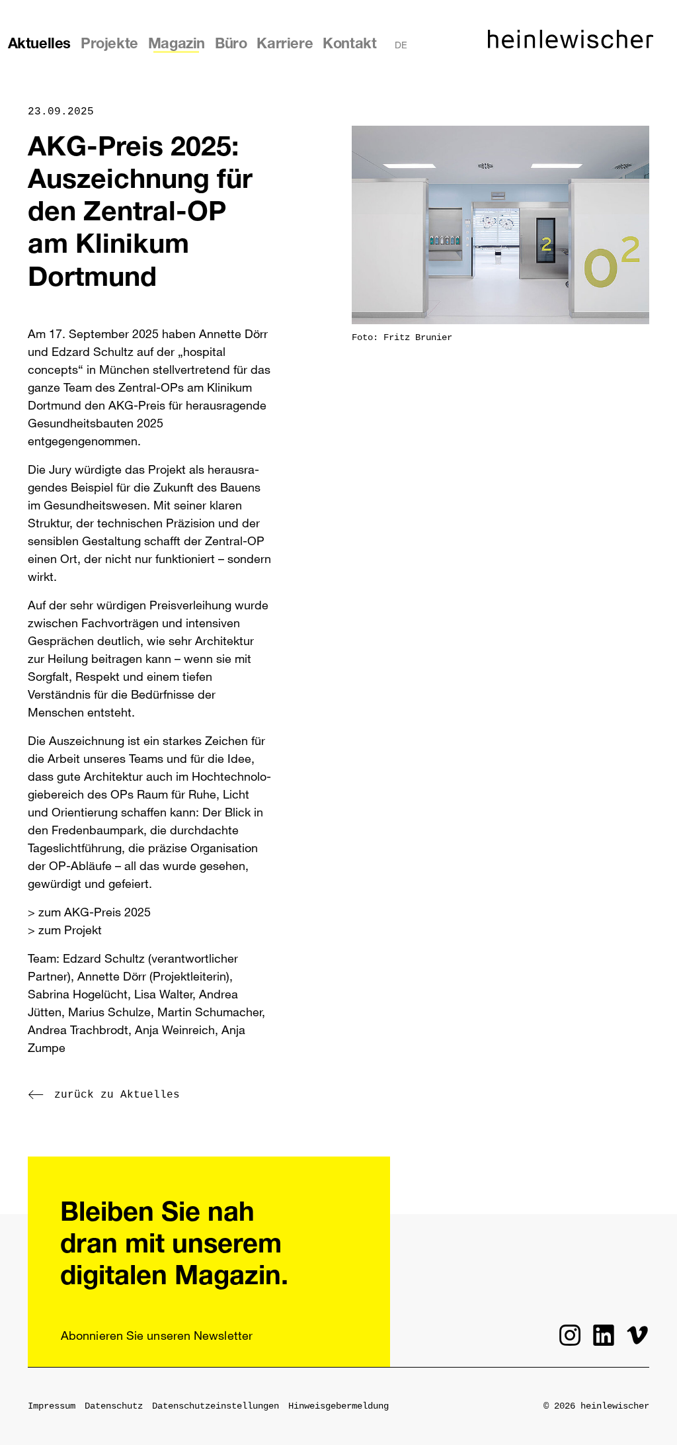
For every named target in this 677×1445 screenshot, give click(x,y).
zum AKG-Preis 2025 (94, 911)
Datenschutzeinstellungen (215, 1406)
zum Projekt (70, 929)
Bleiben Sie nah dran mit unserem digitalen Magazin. (174, 1246)
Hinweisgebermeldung (338, 1406)
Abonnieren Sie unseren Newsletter (157, 1335)
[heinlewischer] (570, 44)
